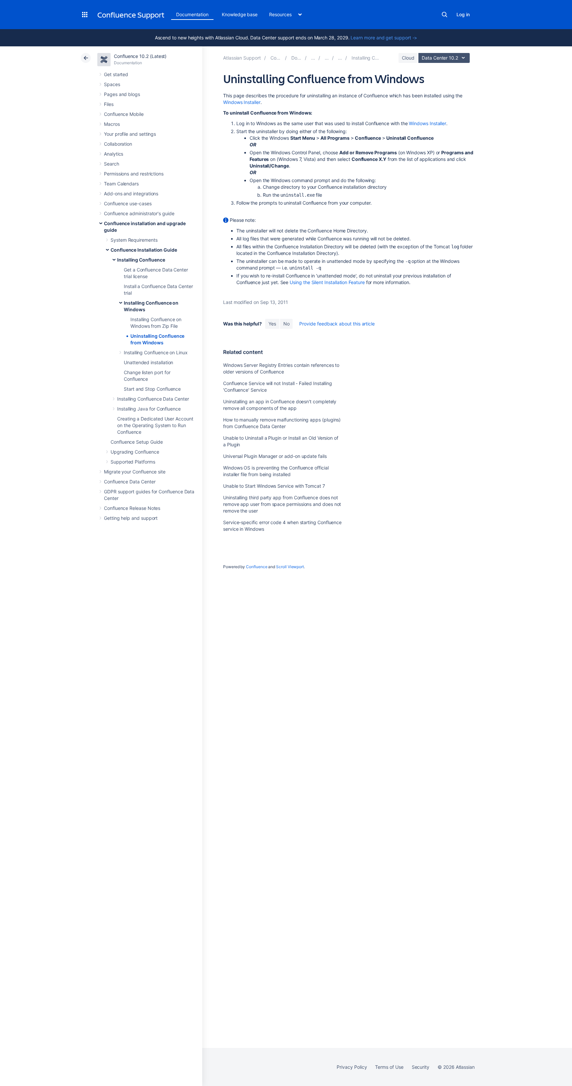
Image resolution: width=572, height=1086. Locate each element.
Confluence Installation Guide (144, 250)
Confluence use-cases (128, 203)
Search (444, 14)
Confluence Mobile (124, 114)
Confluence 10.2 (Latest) (140, 56)
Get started (116, 74)
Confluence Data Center (129, 481)
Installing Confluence (141, 260)
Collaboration (118, 144)
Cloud (408, 58)
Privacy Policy (352, 1067)
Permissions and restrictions (134, 173)
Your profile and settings (130, 134)
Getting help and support (131, 518)
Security (420, 1067)
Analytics (113, 154)
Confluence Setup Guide (137, 442)
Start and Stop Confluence (152, 389)
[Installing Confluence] (340, 58)
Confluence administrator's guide (139, 213)
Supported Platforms (133, 462)
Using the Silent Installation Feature (327, 282)
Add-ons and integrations (131, 193)
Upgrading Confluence (135, 452)
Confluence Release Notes (132, 508)
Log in (463, 14)
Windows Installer (242, 102)
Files (109, 104)
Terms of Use (389, 1067)
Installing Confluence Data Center (153, 399)
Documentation (192, 14)
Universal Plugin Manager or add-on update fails (275, 456)
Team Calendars (121, 183)
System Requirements (134, 240)
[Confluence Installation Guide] (327, 58)
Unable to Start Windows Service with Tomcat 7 (274, 486)
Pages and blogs (122, 94)
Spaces (112, 84)
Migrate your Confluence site (135, 471)
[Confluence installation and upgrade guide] (313, 58)
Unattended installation (148, 362)
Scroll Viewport (290, 566)
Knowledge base (240, 14)
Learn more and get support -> (384, 37)
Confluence (256, 566)
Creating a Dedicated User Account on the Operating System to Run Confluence (155, 425)
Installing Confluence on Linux (156, 352)
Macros (112, 124)
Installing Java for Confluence (149, 409)
